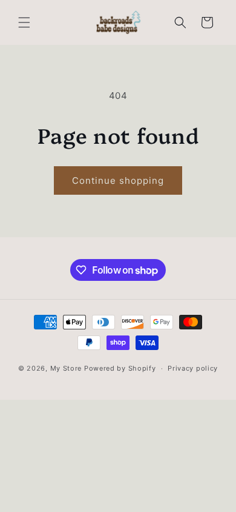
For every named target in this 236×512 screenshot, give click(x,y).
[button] (24, 22)
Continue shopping (118, 180)
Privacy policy (193, 368)
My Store (66, 368)
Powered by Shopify (120, 368)
